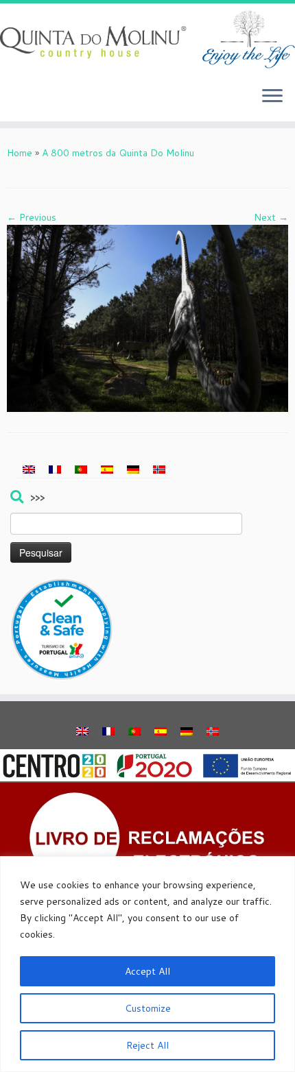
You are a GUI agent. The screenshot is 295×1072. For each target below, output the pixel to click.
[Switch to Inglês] (29, 469)
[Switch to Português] (81, 469)
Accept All (147, 971)
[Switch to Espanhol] (107, 469)
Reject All (147, 1045)
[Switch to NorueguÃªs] (159, 469)
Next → (271, 217)
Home (19, 153)
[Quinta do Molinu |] (147, 39)
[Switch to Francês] (55, 469)
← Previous (31, 217)
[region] (147, 964)
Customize (148, 1008)
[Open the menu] (272, 96)
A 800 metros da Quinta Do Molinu (118, 153)
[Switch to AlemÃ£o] (133, 469)
